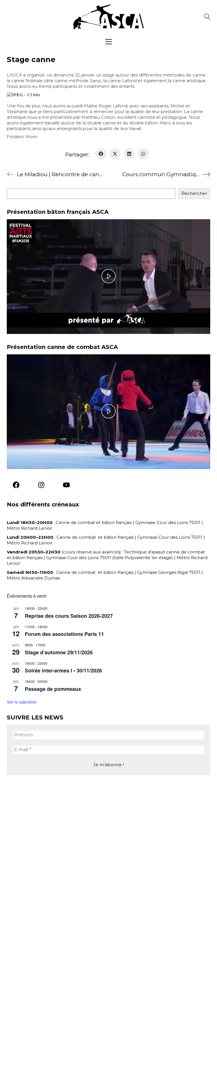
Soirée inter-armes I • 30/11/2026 (63, 670)
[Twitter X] (115, 153)
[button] (108, 42)
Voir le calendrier (22, 702)
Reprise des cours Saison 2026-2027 (69, 615)
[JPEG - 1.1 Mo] (23, 94)
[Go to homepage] (108, 16)
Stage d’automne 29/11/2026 (59, 652)
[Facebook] (101, 153)
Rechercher (194, 193)
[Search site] (207, 17)
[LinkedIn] (129, 153)
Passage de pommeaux (53, 689)
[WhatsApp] (143, 153)
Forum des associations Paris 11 (64, 634)
